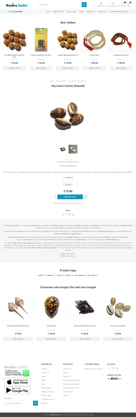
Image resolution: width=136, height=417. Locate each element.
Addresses (67, 376)
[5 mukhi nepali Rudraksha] (14, 40)
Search (84, 4)
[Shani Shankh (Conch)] (85, 307)
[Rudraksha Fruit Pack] (41, 40)
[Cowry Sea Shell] (118, 307)
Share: (68, 210)
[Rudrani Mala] (94, 40)
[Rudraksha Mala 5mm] (121, 40)
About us (45, 403)
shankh (49, 275)
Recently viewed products (72, 380)
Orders (65, 373)
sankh (40, 275)
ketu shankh (79, 275)
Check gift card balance (71, 384)
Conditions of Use (48, 399)
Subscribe (35, 403)
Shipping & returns (48, 392)
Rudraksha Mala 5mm (121, 55)
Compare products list (112, 6)
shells (68, 275)
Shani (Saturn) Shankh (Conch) (84, 326)
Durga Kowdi (51, 326)
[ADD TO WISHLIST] (85, 196)
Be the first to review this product (68, 162)
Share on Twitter (63, 215)
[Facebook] (109, 368)
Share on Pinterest (70, 215)
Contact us (45, 373)
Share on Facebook (66, 215)
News (43, 380)
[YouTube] (113, 368)
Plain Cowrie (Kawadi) (117, 326)
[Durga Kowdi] (51, 307)
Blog (43, 384)
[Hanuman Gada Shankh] (18, 307)
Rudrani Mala (94, 55)
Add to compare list (69, 166)
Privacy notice (46, 395)
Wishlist (66, 395)
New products (46, 388)
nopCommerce (55, 415)
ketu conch (91, 275)
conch (59, 275)
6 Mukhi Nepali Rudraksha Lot (67, 55)
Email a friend (73, 215)
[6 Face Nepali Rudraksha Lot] (67, 40)
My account (101, 6)
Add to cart (14, 68)
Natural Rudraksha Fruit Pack (41, 55)
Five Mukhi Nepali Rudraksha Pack (14, 56)
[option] (14, 49)
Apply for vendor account (93, 369)
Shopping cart (68, 392)
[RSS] (117, 368)
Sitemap (44, 369)
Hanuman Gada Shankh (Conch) (18, 326)
